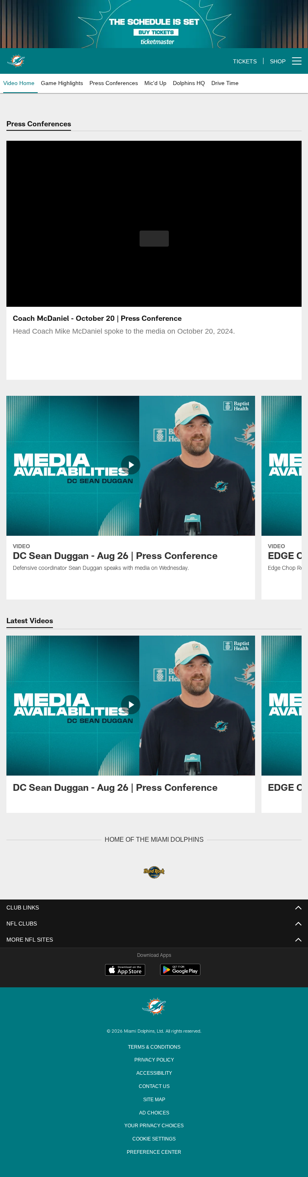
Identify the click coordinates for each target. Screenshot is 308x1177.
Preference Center (154, 1151)
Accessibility (154, 1072)
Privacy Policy (154, 1059)
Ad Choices (154, 1111)
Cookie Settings (154, 1138)
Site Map (154, 1098)
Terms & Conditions (154, 1046)
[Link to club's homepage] (16, 57)
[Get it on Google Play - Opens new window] (180, 973)
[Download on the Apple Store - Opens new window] (125, 970)
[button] (154, 239)
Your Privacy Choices (154, 1124)
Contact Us (154, 1085)
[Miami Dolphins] (154, 1007)
